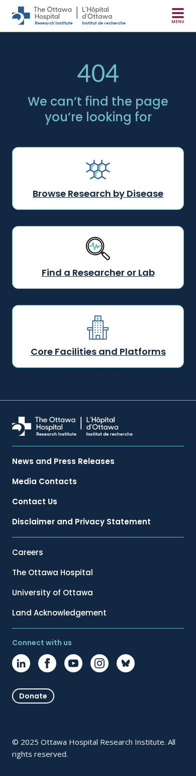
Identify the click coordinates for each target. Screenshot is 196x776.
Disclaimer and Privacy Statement (81, 522)
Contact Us (34, 502)
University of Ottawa (52, 593)
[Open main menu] (178, 16)
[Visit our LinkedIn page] (21, 663)
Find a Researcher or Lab (98, 272)
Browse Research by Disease (98, 193)
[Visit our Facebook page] (47, 663)
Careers (27, 553)
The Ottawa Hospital (52, 573)
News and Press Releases (63, 461)
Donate (33, 696)
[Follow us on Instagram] (99, 663)
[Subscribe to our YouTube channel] (73, 663)
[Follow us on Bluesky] (126, 663)
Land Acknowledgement (59, 613)
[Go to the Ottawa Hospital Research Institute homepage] (69, 16)
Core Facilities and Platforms (98, 351)
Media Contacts (44, 482)
